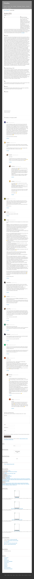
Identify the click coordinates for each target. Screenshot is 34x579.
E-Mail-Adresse (6, 427)
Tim (7, 344)
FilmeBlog (6, 3)
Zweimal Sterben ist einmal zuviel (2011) (13, 540)
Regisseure (23, 6)
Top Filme (8, 6)
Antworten (7, 138)
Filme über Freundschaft (7, 567)
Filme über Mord (6, 557)
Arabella (5, 15)
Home (4, 10)
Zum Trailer (22, 32)
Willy (4, 544)
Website (5, 430)
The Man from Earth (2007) (13, 539)
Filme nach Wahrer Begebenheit (8, 568)
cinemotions (8, 282)
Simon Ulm (8, 308)
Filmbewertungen (19, 6)
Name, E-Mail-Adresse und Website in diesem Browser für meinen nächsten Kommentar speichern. (16, 434)
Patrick (7, 212)
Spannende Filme (6, 562)
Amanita (12, 181)
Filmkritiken (14, 6)
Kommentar (5, 415)
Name (5, 424)
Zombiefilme (5, 566)
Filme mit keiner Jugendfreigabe (8, 561)
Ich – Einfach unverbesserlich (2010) (11, 544)
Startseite (5, 6)
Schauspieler (27, 6)
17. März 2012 (8, 15)
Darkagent (8, 334)
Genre (11, 6)
